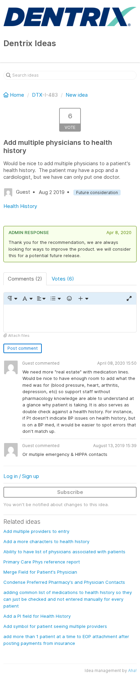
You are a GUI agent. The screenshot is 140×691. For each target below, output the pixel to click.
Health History (20, 206)
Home (16, 95)
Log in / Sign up (21, 476)
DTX (37, 95)
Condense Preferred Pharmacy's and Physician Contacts (64, 582)
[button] (12, 298)
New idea (77, 95)
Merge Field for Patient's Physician (40, 572)
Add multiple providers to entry (36, 531)
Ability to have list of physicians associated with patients (64, 551)
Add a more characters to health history (46, 541)
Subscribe (70, 492)
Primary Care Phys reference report (41, 561)
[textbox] (70, 318)
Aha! (132, 670)
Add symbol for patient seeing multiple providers (55, 626)
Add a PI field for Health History (37, 616)
